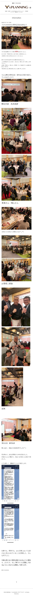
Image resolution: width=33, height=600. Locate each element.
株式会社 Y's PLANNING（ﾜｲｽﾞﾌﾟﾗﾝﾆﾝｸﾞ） (16, 592)
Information (16, 18)
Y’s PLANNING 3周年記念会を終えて (14, 25)
